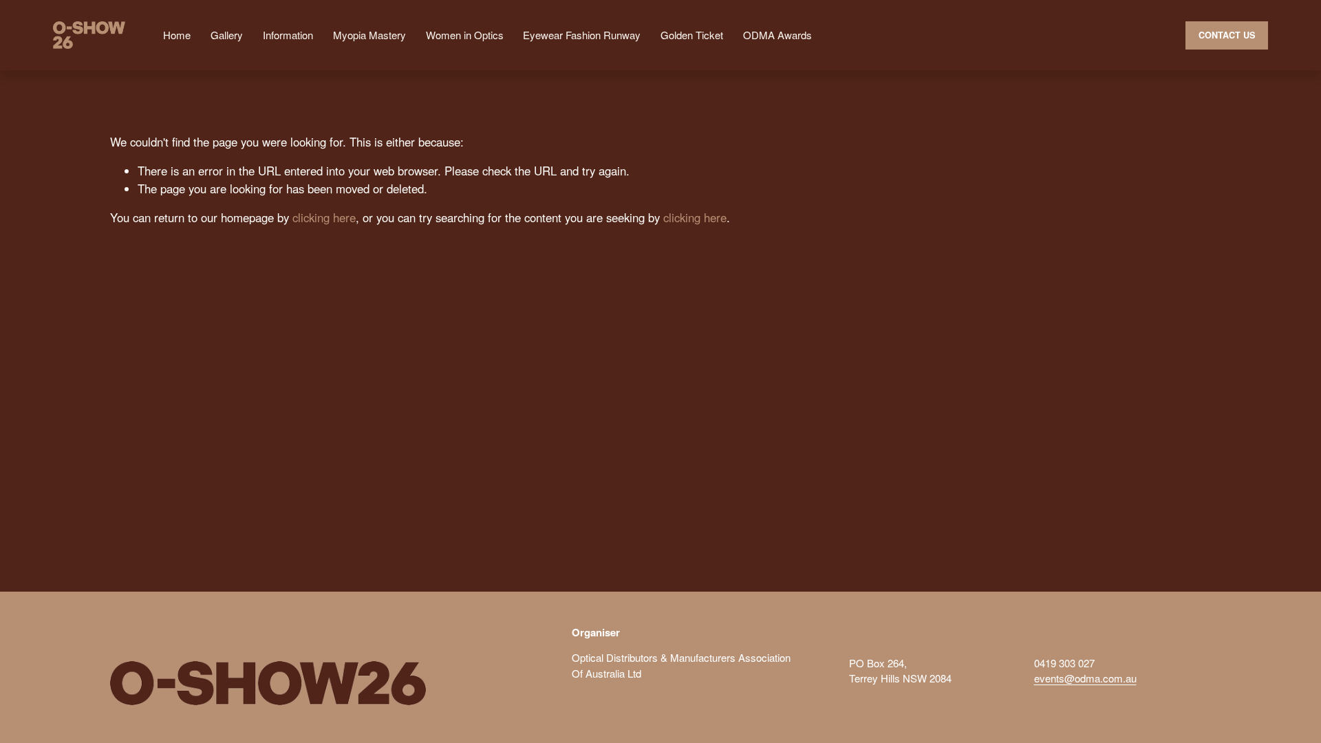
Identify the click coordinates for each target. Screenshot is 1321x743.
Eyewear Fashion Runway (582, 35)
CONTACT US (1227, 35)
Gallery (227, 35)
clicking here (324, 217)
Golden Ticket (691, 35)
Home (177, 35)
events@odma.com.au (1085, 678)
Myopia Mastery (369, 35)
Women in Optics (465, 35)
